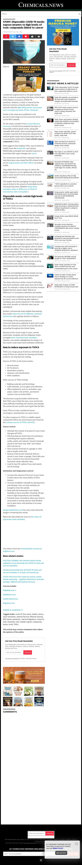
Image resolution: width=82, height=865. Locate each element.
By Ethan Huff (65, 115)
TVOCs (16, 624)
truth (11, 624)
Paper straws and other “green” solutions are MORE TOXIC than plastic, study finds (65, 133)
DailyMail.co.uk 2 (9, 595)
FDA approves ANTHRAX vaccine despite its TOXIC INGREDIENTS (65, 257)
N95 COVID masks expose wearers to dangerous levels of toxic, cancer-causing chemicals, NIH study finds (66, 110)
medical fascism (23, 617)
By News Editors (66, 180)
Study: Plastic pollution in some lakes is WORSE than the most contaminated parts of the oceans (65, 266)
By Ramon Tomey (66, 127)
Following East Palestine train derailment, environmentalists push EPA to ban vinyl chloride (66, 238)
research (40, 619)
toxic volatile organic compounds (29, 622)
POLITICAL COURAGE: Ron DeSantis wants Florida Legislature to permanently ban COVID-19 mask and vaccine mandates (23, 563)
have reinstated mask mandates (24, 338)
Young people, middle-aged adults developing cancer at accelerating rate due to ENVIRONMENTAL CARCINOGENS (66, 195)
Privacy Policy (58, 848)
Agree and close (61, 853)
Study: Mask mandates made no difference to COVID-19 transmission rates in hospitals (20, 189)
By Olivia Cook (66, 172)
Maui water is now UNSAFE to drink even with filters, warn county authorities (66, 154)
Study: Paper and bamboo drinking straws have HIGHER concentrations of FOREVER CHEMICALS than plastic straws (66, 122)
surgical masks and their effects (21, 163)
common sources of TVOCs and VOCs (20, 422)
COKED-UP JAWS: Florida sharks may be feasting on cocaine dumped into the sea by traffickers (66, 277)
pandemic (16, 619)
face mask (27, 614)
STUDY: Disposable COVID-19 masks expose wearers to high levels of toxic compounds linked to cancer (66, 89)
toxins (5, 624)
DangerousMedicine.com (13, 510)
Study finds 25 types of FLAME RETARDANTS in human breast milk (66, 286)
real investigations (28, 619)
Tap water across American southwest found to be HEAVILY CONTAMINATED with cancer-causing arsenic (66, 227)
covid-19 (18, 614)
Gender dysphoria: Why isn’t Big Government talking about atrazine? (66, 177)
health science (37, 614)
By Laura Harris (66, 281)
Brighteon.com (9, 603)
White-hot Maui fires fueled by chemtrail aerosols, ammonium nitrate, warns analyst (65, 143)
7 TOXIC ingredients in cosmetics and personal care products (65, 185)
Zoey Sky (18, 32)
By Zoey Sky (65, 93)
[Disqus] (24, 741)
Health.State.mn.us (10, 599)
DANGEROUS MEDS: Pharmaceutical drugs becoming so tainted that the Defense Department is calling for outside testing (66, 207)
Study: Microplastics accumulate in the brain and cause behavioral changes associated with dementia (66, 99)
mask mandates (9, 617)
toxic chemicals (9, 622)
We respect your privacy (30, 843)
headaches (21, 148)
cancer (34, 153)
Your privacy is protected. (11, 658)
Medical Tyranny (36, 617)
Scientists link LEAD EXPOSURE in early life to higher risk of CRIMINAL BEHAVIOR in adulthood (66, 248)
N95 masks (7, 619)
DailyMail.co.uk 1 (9, 590)
